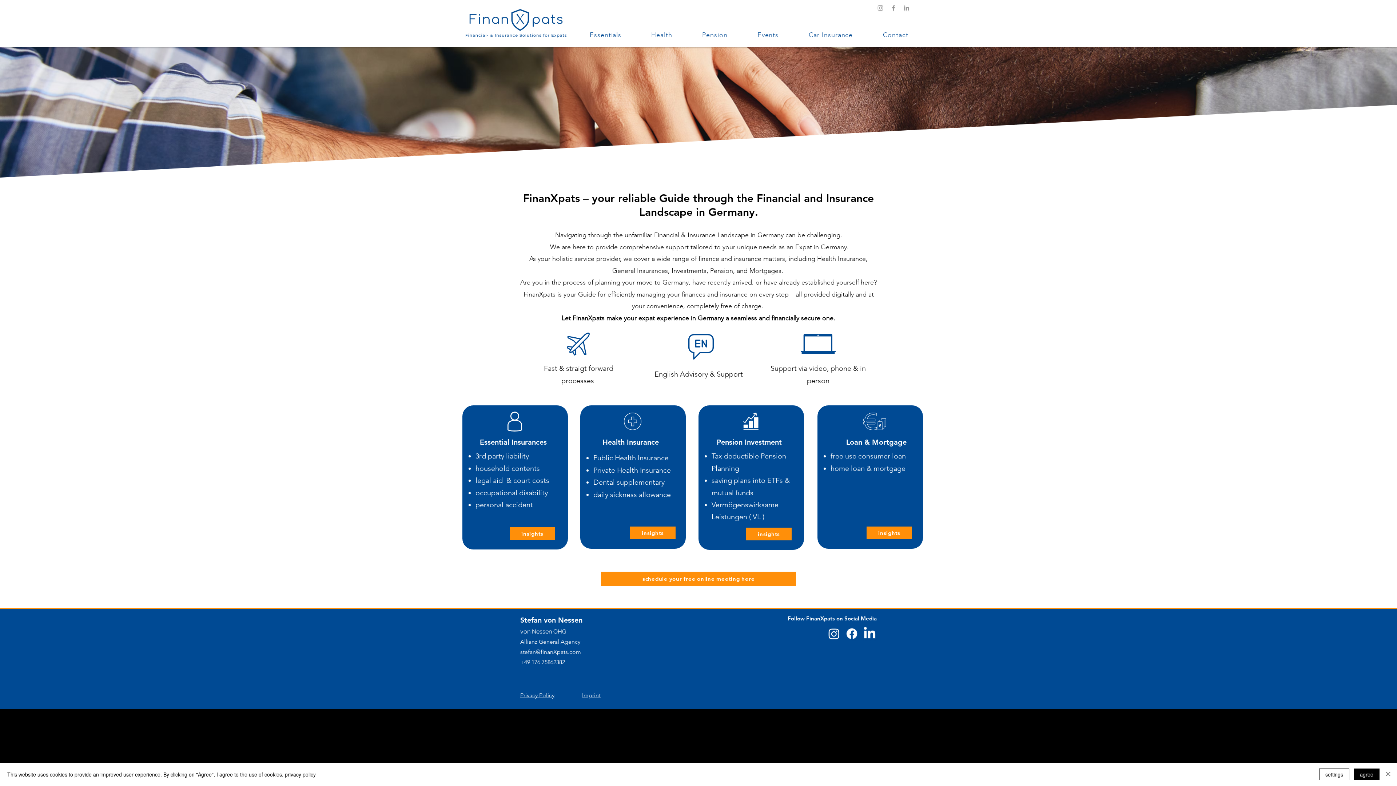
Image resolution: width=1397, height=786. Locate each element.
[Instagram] (880, 8)
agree (1366, 774)
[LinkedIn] (906, 8)
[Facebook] (893, 8)
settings (1334, 774)
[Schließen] (1388, 774)
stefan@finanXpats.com (550, 651)
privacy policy (300, 774)
